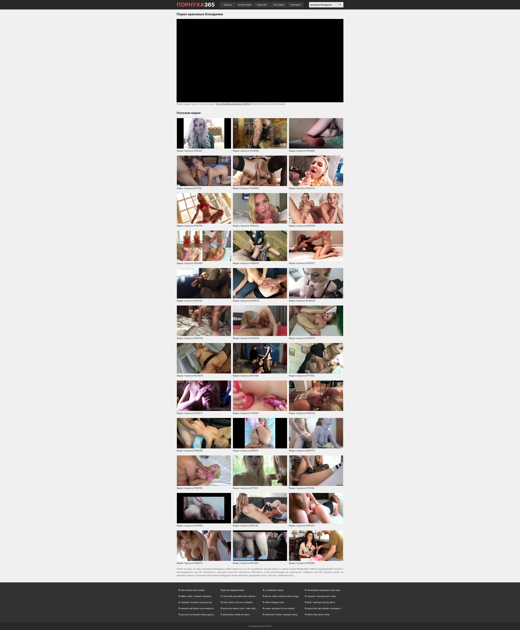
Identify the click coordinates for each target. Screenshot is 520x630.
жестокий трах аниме (193, 590)
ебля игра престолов (318, 614)
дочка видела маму (233, 590)
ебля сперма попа (274, 602)
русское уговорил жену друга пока (199, 614)
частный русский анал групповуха (241, 596)
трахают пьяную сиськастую (196, 602)
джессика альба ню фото (236, 614)
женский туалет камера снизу (281, 614)
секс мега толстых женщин (238, 602)
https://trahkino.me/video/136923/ (233, 104)
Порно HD (261, 5)
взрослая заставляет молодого (324, 608)
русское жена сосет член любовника (241, 608)
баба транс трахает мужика (196, 596)
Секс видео (278, 5)
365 (196, 4)
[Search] (340, 4)
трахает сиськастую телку (321, 596)
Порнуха (228, 5)
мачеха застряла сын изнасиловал (199, 608)
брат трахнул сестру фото (321, 602)
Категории (295, 5)
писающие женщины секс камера (325, 590)
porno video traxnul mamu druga (282, 596)
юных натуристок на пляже (279, 608)
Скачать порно (244, 5)
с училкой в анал (274, 590)
